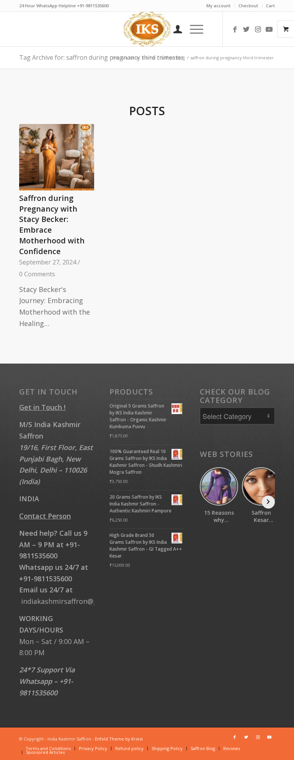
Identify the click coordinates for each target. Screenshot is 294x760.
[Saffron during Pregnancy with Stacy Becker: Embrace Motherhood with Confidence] (56, 157)
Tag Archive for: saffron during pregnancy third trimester (101, 57)
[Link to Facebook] (234, 29)
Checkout (248, 5)
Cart (270, 5)
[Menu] (192, 29)
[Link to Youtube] (269, 29)
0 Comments (37, 274)
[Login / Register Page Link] (174, 29)
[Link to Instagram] (257, 29)
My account (218, 5)
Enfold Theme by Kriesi (119, 739)
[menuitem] (219, 6)
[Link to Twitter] (246, 29)
